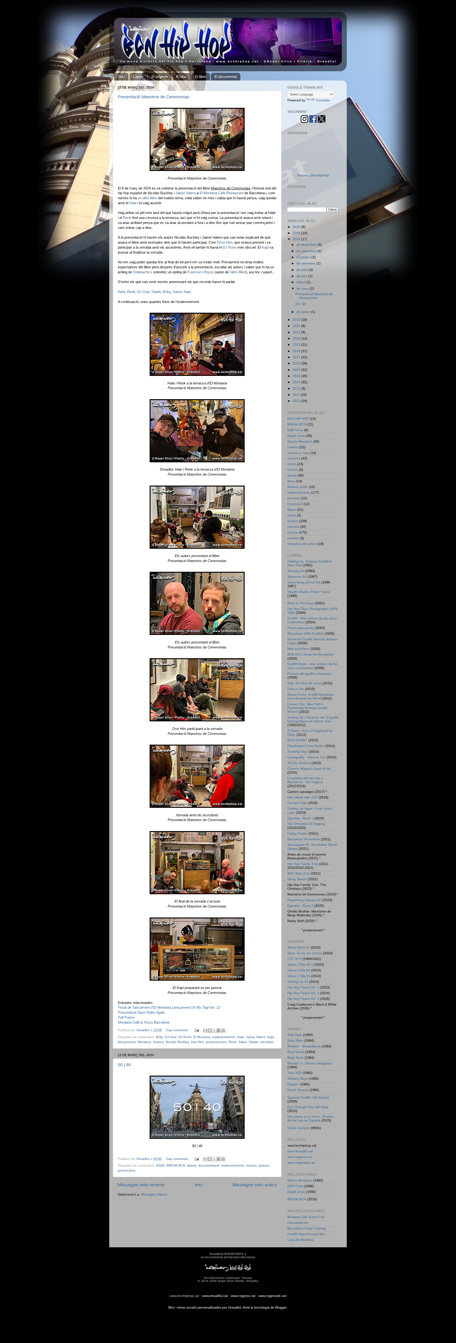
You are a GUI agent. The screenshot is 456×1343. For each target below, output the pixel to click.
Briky (167, 292)
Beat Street (295, 1052)
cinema (292, 447)
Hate (133, 203)
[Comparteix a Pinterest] (223, 1030)
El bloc (181, 77)
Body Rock (295, 1057)
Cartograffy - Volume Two (306, 757)
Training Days (297, 751)
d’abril (301, 282)
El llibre (200, 77)
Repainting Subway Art (304, 900)
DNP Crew (295, 430)
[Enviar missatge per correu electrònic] (196, 1030)
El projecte (160, 77)
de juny (302, 276)
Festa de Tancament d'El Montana (144, 1007)
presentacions (216, 1042)
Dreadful (234, 1307)
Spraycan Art (297, 576)
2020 (297, 338)
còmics (292, 470)
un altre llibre (147, 198)
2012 (297, 388)
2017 (297, 357)
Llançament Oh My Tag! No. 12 (196, 1007)
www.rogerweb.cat (301, 1162)
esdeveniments (223, 1037)
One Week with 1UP (302, 797)
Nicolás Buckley (177, 1042)
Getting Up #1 (297, 982)
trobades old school (302, 544)
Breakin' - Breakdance (304, 1046)
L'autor (138, 77)
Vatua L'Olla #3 (298, 970)
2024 (297, 239)
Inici (122, 77)
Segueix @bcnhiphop (313, 175)
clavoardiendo (298, 1223)
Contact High (297, 803)
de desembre (306, 244)
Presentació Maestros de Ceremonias (153, 97)
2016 (297, 363)
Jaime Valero (186, 193)
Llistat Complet (298, 1128)
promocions (126, 1170)
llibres (291, 509)
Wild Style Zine (298, 873)
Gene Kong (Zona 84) (303, 582)
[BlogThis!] (209, 1030)
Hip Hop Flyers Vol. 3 (303, 999)
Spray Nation (297, 879)
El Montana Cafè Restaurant (221, 193)
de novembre (306, 251)
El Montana (201, 1037)
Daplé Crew (296, 436)
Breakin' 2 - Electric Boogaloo (309, 1063)
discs (291, 481)
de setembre (306, 263)
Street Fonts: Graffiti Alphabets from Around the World (310, 696)
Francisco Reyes (200, 272)
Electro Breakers (299, 441)
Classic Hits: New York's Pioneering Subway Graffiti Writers (307, 708)
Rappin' (293, 1084)
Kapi (265, 247)
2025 (297, 233)
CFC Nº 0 (294, 959)
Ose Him (225, 242)
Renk (127, 218)
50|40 (160, 1165)
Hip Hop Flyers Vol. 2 (303, 993)
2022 (297, 326)
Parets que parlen (300, 628)
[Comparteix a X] (214, 1030)
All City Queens (298, 763)
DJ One (143, 292)
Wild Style (294, 1035)
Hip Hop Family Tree (302, 864)
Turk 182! (294, 1073)
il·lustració (295, 504)
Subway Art (295, 571)
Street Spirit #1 (298, 947)
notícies (293, 527)
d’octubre (303, 257)
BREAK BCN (175, 1165)
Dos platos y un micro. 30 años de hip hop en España (310, 1118)
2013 (297, 382)
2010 (297, 401)
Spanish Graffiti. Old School (308, 1097)
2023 (297, 320)
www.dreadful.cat (300, 1151)
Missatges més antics (255, 1184)
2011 (297, 395)
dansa (191, 1165)
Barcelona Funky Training (306, 1228)
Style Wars (295, 1040)
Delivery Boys (297, 1078)
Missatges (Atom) (154, 1194)
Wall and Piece (298, 649)
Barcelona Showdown (303, 839)
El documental (225, 77)
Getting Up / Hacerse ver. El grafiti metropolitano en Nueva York (312, 719)
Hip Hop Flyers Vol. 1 (303, 987)
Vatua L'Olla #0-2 (300, 964)
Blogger (281, 1307)
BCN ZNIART (297, 740)
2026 (297, 227)
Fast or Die (295, 689)
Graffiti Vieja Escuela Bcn (306, 1234)
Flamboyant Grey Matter (305, 746)
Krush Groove (297, 1090)
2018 (297, 351)
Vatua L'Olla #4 (298, 976)
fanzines (293, 498)
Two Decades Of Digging (306, 824)
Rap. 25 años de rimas (304, 683)
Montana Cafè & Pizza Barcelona (143, 1022)
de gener (303, 312)
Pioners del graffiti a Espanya (309, 674)
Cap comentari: (178, 1030)
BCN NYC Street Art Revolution (310, 654)
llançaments (127, 1042)
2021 (297, 332)
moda (291, 515)
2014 (297, 376)
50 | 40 (124, 1064)
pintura (264, 1165)
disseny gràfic (297, 487)
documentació (208, 1165)
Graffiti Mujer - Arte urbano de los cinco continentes (312, 666)
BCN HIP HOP (298, 419)
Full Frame (126, 1017)
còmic (291, 464)
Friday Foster (297, 833)
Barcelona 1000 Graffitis (305, 633)
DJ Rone (230, 247)
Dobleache (141, 272)
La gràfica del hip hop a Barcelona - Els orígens (305, 780)
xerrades (267, 1042)
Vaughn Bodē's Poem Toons (308, 592)
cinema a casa (298, 453)
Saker (177, 292)
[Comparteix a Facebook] (218, 1030)
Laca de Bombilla (300, 1240)
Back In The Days (300, 603)
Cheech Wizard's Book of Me (309, 769)
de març (303, 288)
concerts (293, 458)
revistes (293, 538)
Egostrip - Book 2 (300, 906)
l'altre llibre (238, 272)
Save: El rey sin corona (304, 953)
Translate (323, 100)
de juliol (302, 270)
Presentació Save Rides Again (141, 1012)
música (158, 1042)
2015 (297, 370)
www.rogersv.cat (299, 1157)
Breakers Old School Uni (305, 1217)
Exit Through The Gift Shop (307, 1107)
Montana (144, 1042)
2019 (297, 344)
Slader (156, 292)
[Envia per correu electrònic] (205, 1030)
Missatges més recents (141, 1184)
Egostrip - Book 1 (300, 818)
